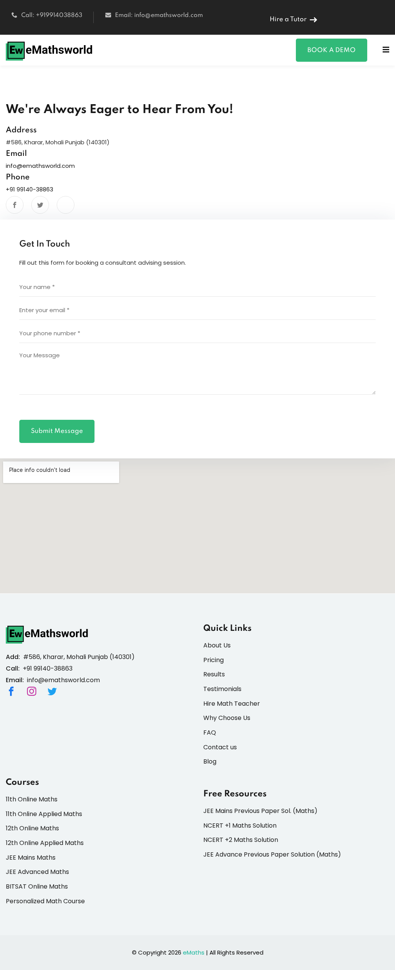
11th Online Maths (31, 799)
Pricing (213, 660)
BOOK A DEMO (331, 50)
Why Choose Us (226, 717)
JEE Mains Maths (31, 857)
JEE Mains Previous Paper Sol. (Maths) (260, 810)
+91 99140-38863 (29, 189)
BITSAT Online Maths (37, 886)
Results (214, 674)
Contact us (220, 747)
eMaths (193, 952)
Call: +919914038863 (51, 15)
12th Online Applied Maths (45, 842)
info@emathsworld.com (40, 166)
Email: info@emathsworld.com (159, 15)
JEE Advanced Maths (37, 871)
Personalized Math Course (45, 901)
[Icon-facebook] (11, 691)
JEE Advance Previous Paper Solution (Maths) (272, 854)
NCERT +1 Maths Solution (240, 825)
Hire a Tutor (288, 19)
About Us (217, 645)
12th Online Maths (32, 828)
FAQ (209, 732)
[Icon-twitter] (52, 691)
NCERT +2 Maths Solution (240, 839)
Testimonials (222, 688)
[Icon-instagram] (31, 691)
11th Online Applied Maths (44, 813)
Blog (209, 761)
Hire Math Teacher (231, 703)
